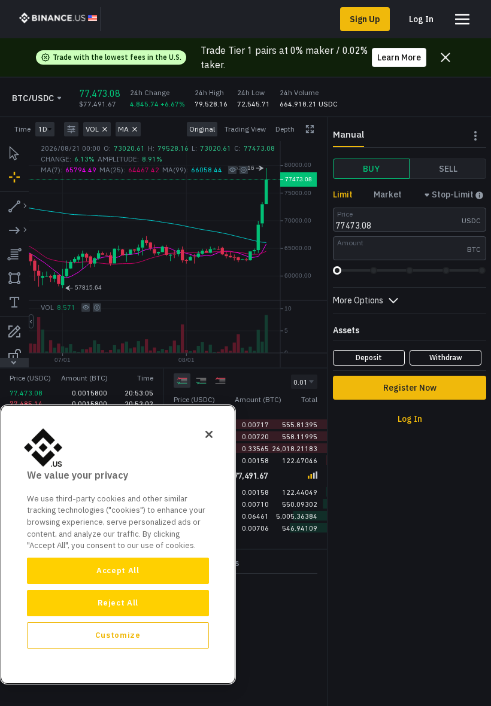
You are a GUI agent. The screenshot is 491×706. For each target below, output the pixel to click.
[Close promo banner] (445, 57)
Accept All (118, 570)
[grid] (245, 437)
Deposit (369, 357)
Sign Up (365, 19)
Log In (421, 19)
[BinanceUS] (58, 19)
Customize (118, 635)
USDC (471, 220)
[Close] (209, 434)
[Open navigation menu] (462, 19)
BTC (474, 249)
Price (345, 213)
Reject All (118, 603)
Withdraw (445, 357)
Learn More (399, 57)
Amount (350, 242)
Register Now (410, 387)
